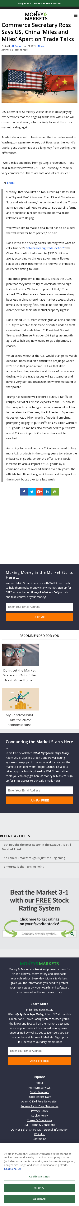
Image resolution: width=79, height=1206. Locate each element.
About (39, 1083)
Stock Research (39, 1092)
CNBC (11, 183)
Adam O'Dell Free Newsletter (39, 1101)
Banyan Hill (24, 3)
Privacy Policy (39, 1111)
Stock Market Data (39, 1097)
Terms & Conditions (39, 1120)
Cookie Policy (39, 1115)
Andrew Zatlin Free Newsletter (39, 1106)
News (41, 46)
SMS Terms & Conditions (39, 1125)
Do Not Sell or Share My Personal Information (39, 1129)
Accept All (39, 1198)
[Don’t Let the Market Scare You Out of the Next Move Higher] (20, 655)
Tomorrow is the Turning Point (23, 866)
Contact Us (39, 1139)
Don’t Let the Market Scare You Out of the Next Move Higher (19, 675)
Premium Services (39, 1087)
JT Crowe (16, 46)
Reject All (39, 1187)
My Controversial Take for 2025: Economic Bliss (19, 720)
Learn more (54, 992)
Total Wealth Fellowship (47, 3)
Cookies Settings (39, 1176)
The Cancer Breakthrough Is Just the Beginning (33, 858)
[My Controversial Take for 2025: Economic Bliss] (20, 699)
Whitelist (39, 1134)
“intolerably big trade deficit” (45, 248)
